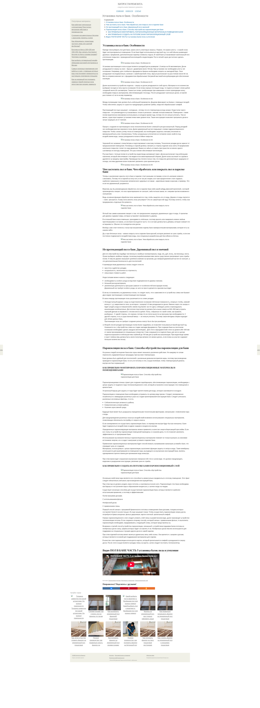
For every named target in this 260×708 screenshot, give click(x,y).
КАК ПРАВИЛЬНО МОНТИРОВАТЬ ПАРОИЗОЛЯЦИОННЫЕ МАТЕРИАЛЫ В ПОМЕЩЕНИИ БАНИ (145, 32)
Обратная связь (150, 655)
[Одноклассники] (146, 588)
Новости (129, 10)
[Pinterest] (129, 588)
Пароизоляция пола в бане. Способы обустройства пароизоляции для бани (134, 29)
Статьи (138, 10)
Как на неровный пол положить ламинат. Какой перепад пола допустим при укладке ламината (84, 82)
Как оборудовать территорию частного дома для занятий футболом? (83, 43)
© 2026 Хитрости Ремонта (78, 655)
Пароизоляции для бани (114, 580)
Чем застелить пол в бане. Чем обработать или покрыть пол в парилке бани (134, 24)
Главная (120, 10)
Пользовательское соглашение (122, 655)
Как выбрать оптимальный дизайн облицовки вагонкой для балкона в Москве (85, 63)
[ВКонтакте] (111, 588)
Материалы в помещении (127, 580)
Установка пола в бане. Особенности (120, 22)
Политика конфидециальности (116, 658)
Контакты (111, 655)
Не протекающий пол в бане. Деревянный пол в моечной (127, 27)
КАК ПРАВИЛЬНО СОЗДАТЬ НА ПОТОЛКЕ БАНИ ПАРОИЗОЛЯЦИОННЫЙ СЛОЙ (139, 34)
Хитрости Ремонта (130, 4)
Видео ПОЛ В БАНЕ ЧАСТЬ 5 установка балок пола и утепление (130, 37)
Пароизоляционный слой (141, 580)
